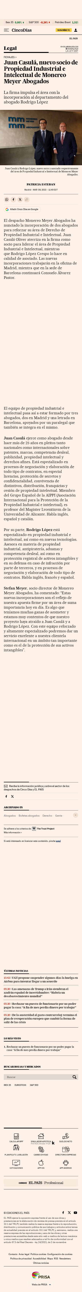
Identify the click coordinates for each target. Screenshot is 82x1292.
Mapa (50, 1258)
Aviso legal (24, 1254)
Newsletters (65, 1258)
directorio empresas (65, 1155)
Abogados (10, 815)
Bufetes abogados (29, 815)
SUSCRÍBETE (63, 30)
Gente (58, 815)
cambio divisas (41, 1155)
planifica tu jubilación (16, 1155)
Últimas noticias (16, 970)
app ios (41, 1168)
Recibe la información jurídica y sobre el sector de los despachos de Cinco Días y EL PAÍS (36, 787)
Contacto (13, 1254)
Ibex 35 (9, 22)
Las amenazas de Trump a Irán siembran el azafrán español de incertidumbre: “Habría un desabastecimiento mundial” (36, 992)
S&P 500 (34, 22)
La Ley (67, 50)
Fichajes (9, 57)
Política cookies (38, 1254)
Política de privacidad (21, 1258)
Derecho (47, 815)
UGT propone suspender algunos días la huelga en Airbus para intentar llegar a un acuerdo (41, 979)
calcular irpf (16, 1141)
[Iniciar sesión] (75, 30)
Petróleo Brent (63, 22)
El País (73, 38)
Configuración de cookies (59, 1254)
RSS (56, 1258)
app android (66, 1168)
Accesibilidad (39, 1258)
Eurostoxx (20, 1085)
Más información (12, 832)
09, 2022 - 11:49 (45, 190)
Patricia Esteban (41, 184)
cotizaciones (16, 1168)
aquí (58, 841)
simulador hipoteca (41, 1141)
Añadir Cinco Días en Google (24, 209)
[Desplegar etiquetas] (75, 815)
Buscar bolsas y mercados (22, 1066)
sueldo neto (65, 1141)
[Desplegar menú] (6, 30)
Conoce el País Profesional (41, 1183)
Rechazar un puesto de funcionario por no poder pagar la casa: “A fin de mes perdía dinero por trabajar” (40, 1005)
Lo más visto (12, 1038)
